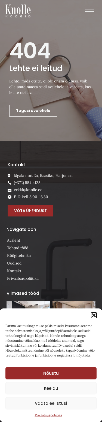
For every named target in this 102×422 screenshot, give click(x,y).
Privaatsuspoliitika (48, 415)
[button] (94, 315)
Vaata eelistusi (51, 403)
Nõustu (51, 373)
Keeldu (51, 388)
